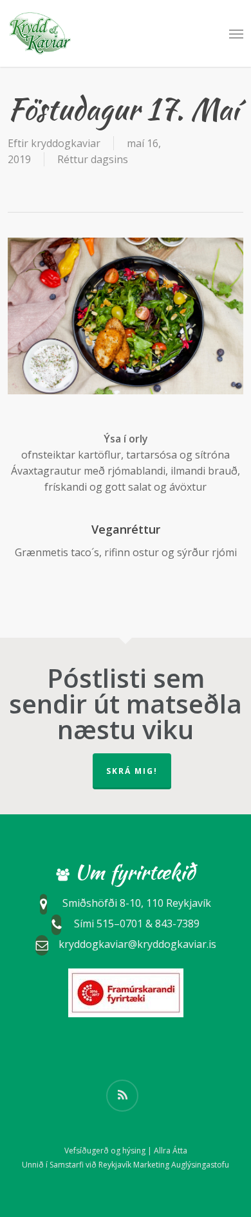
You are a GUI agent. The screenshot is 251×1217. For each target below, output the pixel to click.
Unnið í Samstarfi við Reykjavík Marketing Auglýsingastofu (125, 1164)
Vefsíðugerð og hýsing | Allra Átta (125, 1150)
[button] (236, 33)
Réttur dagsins (92, 159)
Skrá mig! (132, 771)
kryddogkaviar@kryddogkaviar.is (137, 945)
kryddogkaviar (65, 143)
